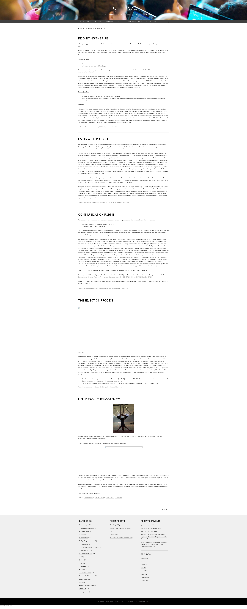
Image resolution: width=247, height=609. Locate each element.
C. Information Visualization (87, 576)
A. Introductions (88, 497)
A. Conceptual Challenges (91, 288)
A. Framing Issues (84, 531)
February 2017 (145, 577)
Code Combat (114, 534)
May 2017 (143, 567)
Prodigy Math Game (151, 525)
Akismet (11, 605)
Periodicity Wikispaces (116, 525)
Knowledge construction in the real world (121, 537)
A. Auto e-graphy (88, 387)
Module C (120, 21)
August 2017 (144, 558)
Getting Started (85, 21)
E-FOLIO (112, 531)
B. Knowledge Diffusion (85, 553)
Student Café (151, 21)
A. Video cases (88, 127)
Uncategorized (83, 592)
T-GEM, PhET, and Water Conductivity (121, 528)
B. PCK (81, 560)
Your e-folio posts (135, 21)
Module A (98, 21)
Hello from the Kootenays (99, 399)
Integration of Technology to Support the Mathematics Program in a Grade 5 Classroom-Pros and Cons (154, 537)
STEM (123, 9)
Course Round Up (84, 579)
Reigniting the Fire (93, 38)
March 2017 (144, 574)
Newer (164, 509)
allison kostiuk (110, 127)
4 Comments (124, 288)
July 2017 (143, 561)
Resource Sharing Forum (86, 585)
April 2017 (143, 571)
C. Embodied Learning (85, 572)
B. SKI (81, 563)
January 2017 (144, 580)
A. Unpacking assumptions (91, 202)
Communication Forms (96, 214)
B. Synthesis (82, 566)
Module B (109, 21)
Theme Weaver (143, 601)
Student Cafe (82, 588)
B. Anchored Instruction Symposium (89, 547)
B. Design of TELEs (84, 550)
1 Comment (118, 127)
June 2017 (144, 564)
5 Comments (125, 202)
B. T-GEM (82, 569)
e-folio (80, 582)
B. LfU (81, 557)
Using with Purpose (93, 139)
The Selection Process (95, 300)
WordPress (119, 601)
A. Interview (82, 534)
